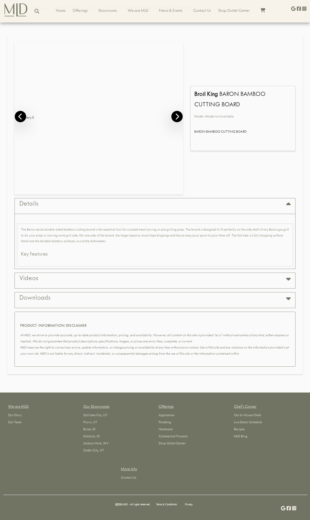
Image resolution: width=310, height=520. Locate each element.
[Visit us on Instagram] (304, 9)
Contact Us (202, 11)
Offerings (80, 11)
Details (28, 204)
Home (60, 11)
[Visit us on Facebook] (299, 9)
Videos (28, 279)
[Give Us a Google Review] (293, 9)
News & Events (170, 11)
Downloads (34, 298)
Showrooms (107, 11)
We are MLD (138, 11)
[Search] (36, 11)
